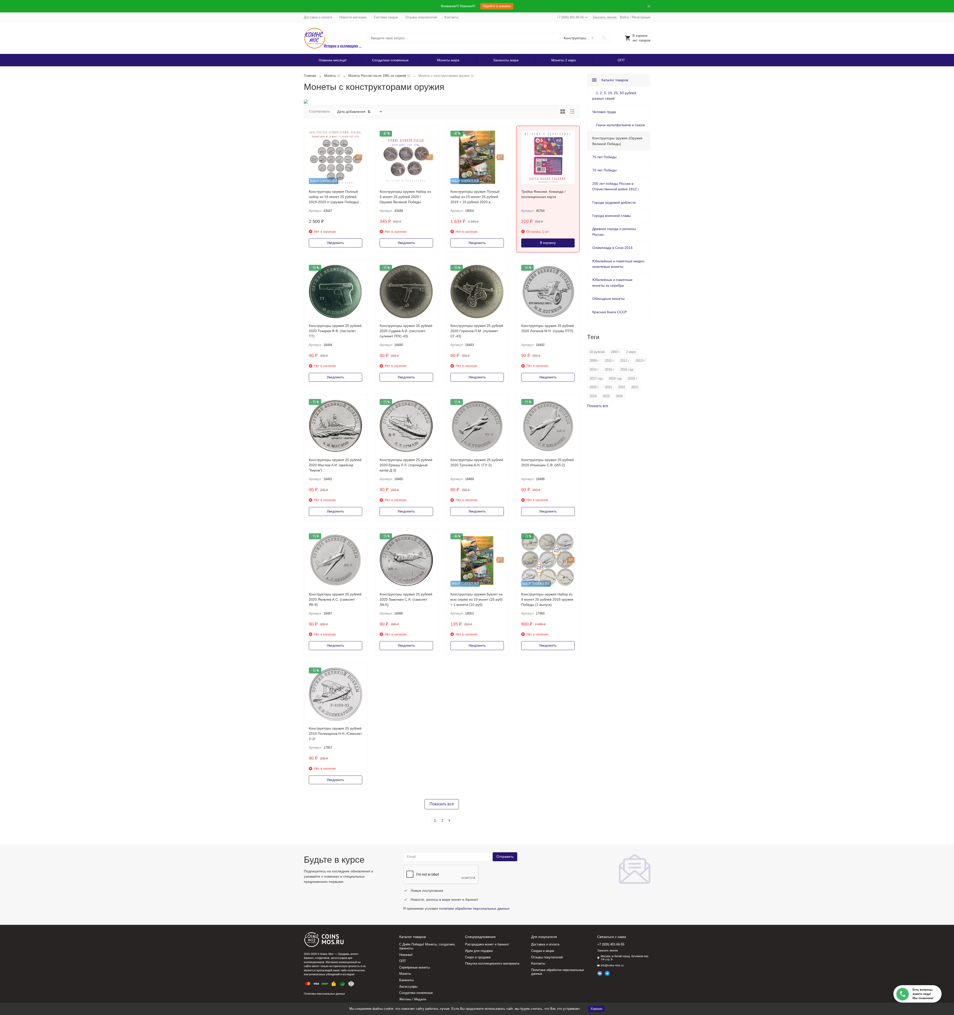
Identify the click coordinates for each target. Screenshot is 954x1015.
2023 (634, 387)
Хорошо (596, 1009)
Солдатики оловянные (390, 60)
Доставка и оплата (318, 17)
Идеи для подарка (479, 951)
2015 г (609, 369)
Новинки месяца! (333, 60)
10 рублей (597, 352)
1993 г (615, 352)
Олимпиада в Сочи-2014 (612, 248)
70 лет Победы (604, 170)
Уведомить (335, 243)
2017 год (596, 378)
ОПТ (621, 60)
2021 (608, 387)
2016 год (626, 369)
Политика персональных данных (324, 993)
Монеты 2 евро (563, 60)
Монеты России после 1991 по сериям (377, 76)
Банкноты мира (505, 60)
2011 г (609, 360)
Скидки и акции (542, 951)
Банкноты (406, 980)
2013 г (640, 360)
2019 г (632, 378)
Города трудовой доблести (614, 202)
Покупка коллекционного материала (492, 963)
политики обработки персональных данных (474, 908)
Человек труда (604, 112)
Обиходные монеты (608, 299)
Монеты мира (448, 60)
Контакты (451, 17)
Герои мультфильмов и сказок (620, 125)
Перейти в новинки (497, 6)
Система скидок (386, 17)
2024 (593, 396)
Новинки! (406, 955)
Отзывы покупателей (421, 17)
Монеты (330, 76)
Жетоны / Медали (412, 999)
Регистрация (641, 17)
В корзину (548, 243)
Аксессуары (408, 986)
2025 (606, 396)
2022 (621, 387)
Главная (310, 76)
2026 (619, 396)
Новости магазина (352, 17)
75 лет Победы (604, 157)
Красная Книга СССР (609, 312)
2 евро (631, 352)
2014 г (594, 369)
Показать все (442, 804)
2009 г (594, 360)
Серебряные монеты (414, 967)
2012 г (624, 360)
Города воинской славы (611, 216)
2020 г (594, 387)
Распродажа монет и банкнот (487, 944)
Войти (624, 17)
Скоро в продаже (478, 957)
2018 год (615, 378)
